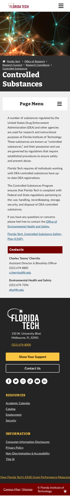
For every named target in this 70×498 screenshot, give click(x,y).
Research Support (12, 64)
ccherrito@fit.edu (20, 272)
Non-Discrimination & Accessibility (28, 453)
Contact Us (33, 368)
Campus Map (11, 489)
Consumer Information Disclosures (28, 441)
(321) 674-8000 (21, 344)
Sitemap (27, 489)
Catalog (10, 409)
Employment (14, 414)
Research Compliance (38, 64)
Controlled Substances (15, 68)
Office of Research (34, 61)
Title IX (10, 459)
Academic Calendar (18, 403)
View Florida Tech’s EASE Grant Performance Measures (35, 477)
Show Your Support (32, 357)
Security (11, 420)
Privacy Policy (15, 447)
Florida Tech (13, 61)
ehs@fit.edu (16, 289)
